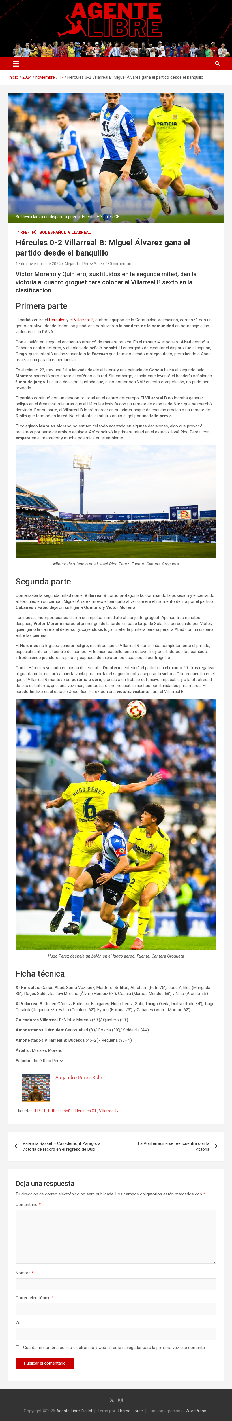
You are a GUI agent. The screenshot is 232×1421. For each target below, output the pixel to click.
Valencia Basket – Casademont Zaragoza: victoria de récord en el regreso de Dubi (62, 1146)
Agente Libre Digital (74, 1410)
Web (20, 1322)
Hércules (57, 319)
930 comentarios (120, 263)
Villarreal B (83, 319)
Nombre (25, 1272)
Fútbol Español (49, 232)
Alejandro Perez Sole (83, 263)
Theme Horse (130, 1410)
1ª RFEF (23, 232)
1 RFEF (40, 1111)
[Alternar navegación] (15, 63)
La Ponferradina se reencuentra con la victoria (173, 1146)
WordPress (196, 1410)
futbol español (61, 1111)
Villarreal (79, 232)
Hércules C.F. (86, 1111)
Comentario (28, 1204)
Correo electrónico (35, 1297)
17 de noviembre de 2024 (38, 263)
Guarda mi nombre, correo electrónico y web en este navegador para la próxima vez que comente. (114, 1347)
